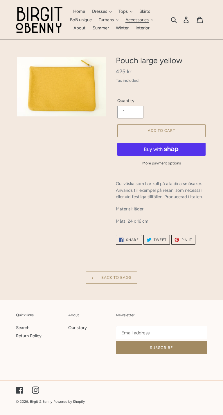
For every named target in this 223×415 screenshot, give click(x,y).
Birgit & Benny (41, 402)
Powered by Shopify (69, 402)
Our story (77, 327)
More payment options (161, 163)
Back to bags (116, 277)
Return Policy (29, 335)
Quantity (125, 100)
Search (22, 327)
